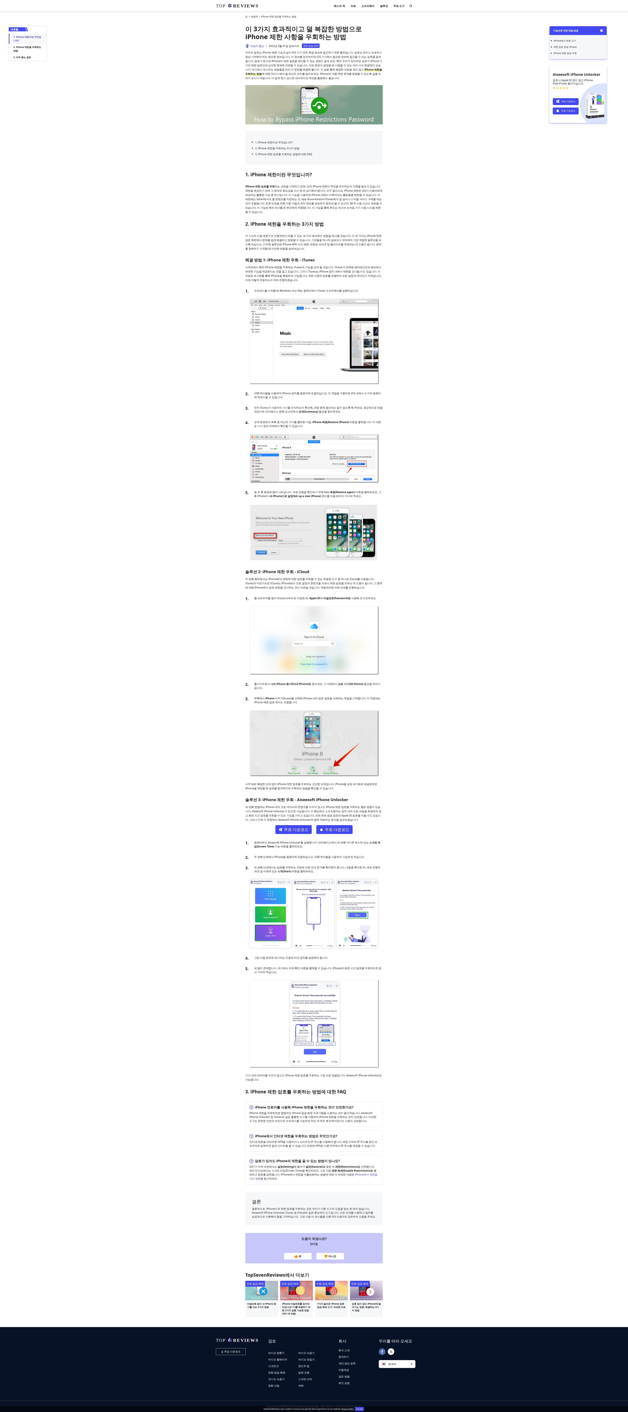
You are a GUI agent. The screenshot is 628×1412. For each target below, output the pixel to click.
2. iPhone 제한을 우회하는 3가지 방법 (277, 148)
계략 (301, 1385)
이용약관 (344, 1370)
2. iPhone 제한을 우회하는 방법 (27, 48)
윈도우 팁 (303, 1366)
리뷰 (353, 6)
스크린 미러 (305, 1379)
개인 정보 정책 (347, 1363)
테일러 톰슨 (257, 46)
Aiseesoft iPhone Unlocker (576, 74)
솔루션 (384, 6)
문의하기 (344, 1357)
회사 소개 (344, 1350)
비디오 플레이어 (277, 1359)
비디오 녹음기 (306, 1353)
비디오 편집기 (306, 1359)
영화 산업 (273, 1385)
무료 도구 (399, 6)
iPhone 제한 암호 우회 (565, 53)
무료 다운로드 (232, 1351)
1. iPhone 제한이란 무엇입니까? (27, 38)
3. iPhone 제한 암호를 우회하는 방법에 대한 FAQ (283, 154)
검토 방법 (344, 1376)
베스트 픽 (339, 6)
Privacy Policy (347, 1409)
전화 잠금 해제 (310, 45)
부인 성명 (344, 1383)
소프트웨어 (368, 6)
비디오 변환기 (276, 1353)
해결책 (254, 16)
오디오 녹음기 (276, 1379)
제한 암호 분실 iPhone (565, 46)
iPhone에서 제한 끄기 (564, 40)
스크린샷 (273, 1366)
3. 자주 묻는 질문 (22, 57)
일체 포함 (303, 1372)
